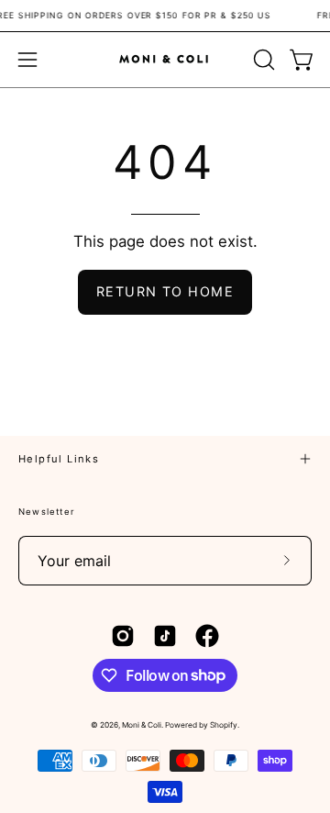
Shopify (223, 724)
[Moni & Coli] (165, 59)
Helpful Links (58, 458)
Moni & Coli (141, 724)
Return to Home (165, 291)
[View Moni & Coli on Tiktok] (165, 636)
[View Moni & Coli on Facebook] (207, 636)
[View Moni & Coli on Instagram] (123, 636)
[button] (262, 59)
